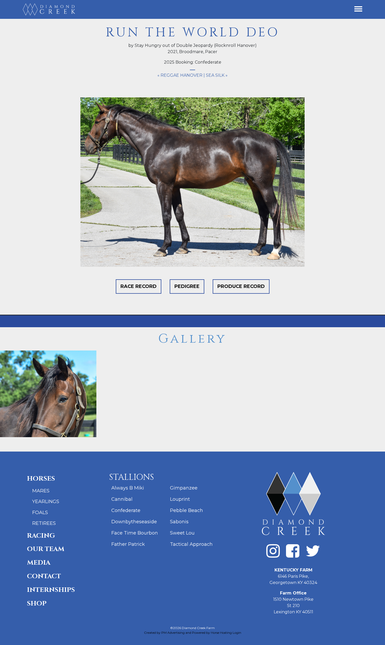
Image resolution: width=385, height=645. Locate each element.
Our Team (45, 549)
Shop (37, 603)
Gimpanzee (183, 488)
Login (237, 633)
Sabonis (179, 522)
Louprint (180, 499)
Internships (51, 590)
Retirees (44, 523)
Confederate (125, 510)
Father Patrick (128, 544)
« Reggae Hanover (179, 75)
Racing (41, 535)
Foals (40, 512)
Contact (44, 576)
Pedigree (187, 286)
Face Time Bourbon (134, 533)
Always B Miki (127, 488)
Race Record (138, 286)
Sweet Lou (182, 533)
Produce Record (241, 286)
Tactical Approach (191, 544)
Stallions (131, 477)
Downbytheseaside (134, 522)
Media (38, 562)
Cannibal (122, 499)
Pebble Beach (186, 510)
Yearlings (45, 501)
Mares (41, 491)
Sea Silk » (217, 75)
